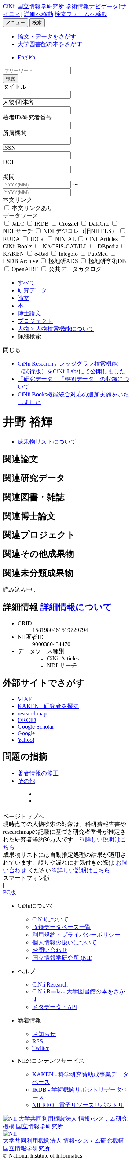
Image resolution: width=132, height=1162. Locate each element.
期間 (9, 177)
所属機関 (14, 133)
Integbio (68, 254)
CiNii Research (50, 984)
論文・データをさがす (47, 36)
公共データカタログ (74, 269)
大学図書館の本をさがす (50, 44)
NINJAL (65, 239)
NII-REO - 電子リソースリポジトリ (78, 1105)
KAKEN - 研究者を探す (48, 706)
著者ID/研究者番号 (27, 117)
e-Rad (41, 254)
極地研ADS (63, 261)
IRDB (41, 224)
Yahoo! (26, 740)
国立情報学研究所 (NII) (62, 958)
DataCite (99, 224)
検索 (37, 22)
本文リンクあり (31, 208)
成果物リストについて (47, 441)
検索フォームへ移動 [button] (81, 14)
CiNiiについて (50, 919)
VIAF (25, 699)
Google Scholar (36, 727)
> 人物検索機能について (62, 329)
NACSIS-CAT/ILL (65, 246)
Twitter (40, 1048)
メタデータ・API (54, 1007)
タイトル (14, 87)
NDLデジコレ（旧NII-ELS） (80, 231)
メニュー (15, 22)
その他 (26, 781)
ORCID (27, 720)
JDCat (37, 239)
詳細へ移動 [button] (38, 14)
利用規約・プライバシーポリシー (76, 935)
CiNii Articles (101, 239)
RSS (37, 1041)
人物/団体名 (18, 102)
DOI (8, 162)
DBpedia (108, 246)
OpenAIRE (25, 269)
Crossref (69, 224)
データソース (20, 215)
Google (26, 733)
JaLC (18, 224)
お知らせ (44, 1034)
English (26, 57)
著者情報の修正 (38, 773)
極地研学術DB (106, 261)
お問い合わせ (49, 950)
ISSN (9, 148)
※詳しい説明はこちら (80, 870)
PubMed (98, 254)
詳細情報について (76, 607)
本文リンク (17, 200)
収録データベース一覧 (61, 927)
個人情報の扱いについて (64, 942)
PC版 (9, 892)
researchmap (32, 713)
